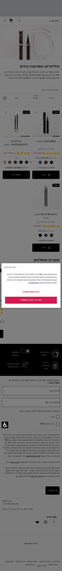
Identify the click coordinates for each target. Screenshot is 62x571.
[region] (30, 285)
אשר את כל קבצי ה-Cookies (31, 300)
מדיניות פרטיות (34, 283)
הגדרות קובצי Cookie (31, 292)
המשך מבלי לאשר (10, 267)
